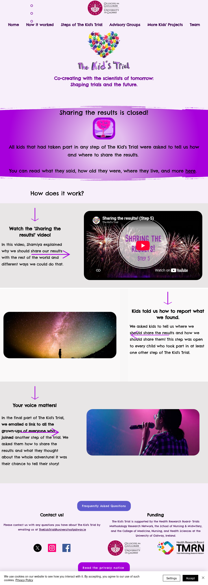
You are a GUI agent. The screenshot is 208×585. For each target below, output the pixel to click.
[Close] (203, 578)
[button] (81, 23)
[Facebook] (66, 548)
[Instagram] (52, 548)
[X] (38, 548)
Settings (171, 578)
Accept (190, 578)
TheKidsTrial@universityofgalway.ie (62, 529)
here (190, 171)
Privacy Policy (24, 580)
